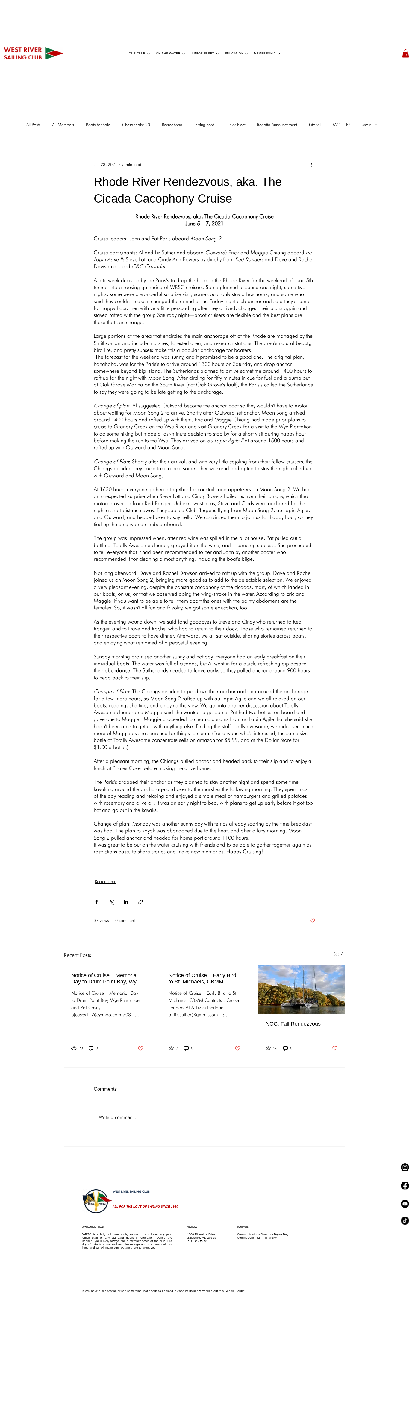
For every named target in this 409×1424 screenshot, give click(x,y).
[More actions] (311, 164)
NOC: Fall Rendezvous (293, 1024)
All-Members (63, 124)
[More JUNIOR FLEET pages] (217, 53)
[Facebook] (405, 1239)
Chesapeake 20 (136, 124)
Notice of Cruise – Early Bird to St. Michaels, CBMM (202, 978)
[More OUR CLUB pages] (148, 53)
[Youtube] (405, 1292)
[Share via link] (140, 902)
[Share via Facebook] (96, 902)
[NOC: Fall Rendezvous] (301, 989)
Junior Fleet (235, 124)
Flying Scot (204, 124)
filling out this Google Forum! (225, 1290)
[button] (405, 53)
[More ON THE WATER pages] (183, 53)
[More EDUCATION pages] (246, 53)
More (367, 124)
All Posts (33, 124)
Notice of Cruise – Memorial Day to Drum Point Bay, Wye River (105, 978)
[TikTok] (405, 1344)
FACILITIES (341, 124)
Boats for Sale (98, 124)
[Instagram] (405, 1185)
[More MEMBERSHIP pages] (278, 53)
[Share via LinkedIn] (126, 902)
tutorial (315, 124)
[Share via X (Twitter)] (111, 902)
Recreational (172, 124)
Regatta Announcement (277, 124)
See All (339, 953)
